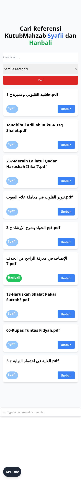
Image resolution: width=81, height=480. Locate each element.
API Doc (12, 471)
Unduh (66, 109)
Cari (40, 80)
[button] (12, 472)
